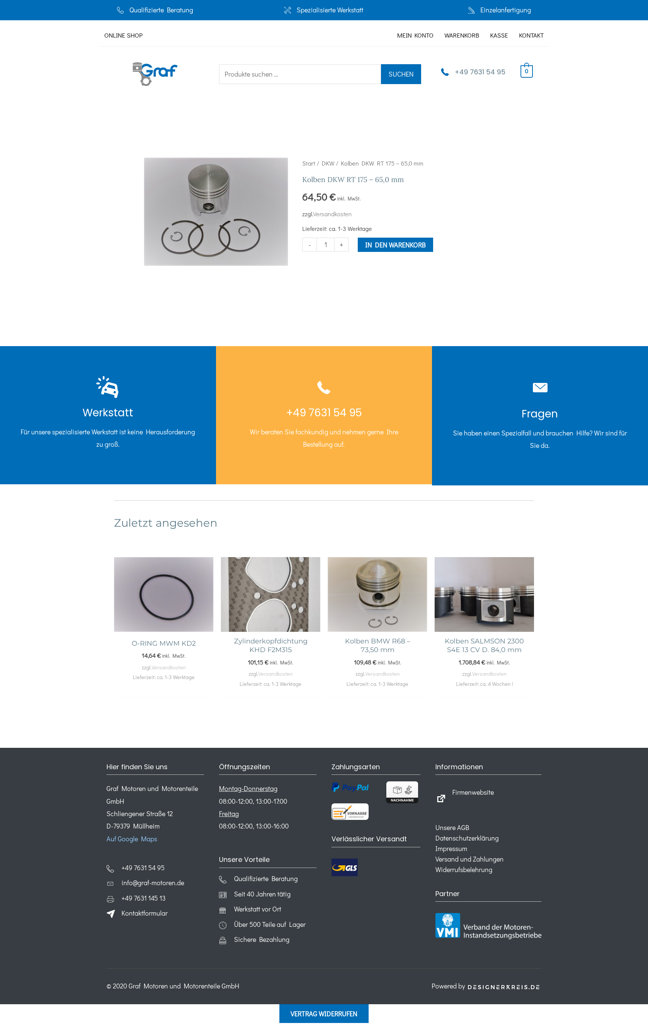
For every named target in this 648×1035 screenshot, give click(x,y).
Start (308, 163)
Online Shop (123, 35)
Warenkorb (461, 35)
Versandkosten (332, 214)
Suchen (401, 73)
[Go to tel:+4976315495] (108, 415)
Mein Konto (415, 35)
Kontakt (531, 35)
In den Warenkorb (395, 244)
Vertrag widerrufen (324, 1013)
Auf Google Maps (131, 838)
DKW (328, 163)
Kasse (499, 35)
